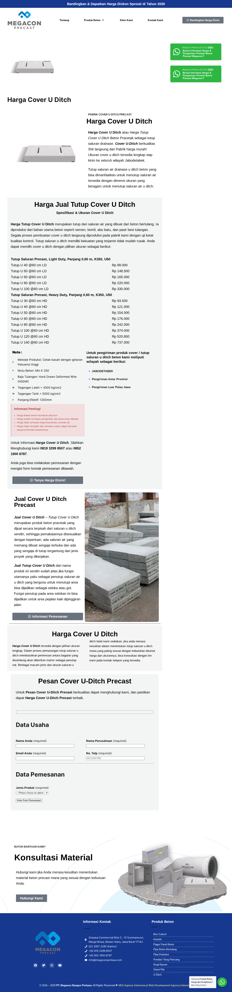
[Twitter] (43, 965)
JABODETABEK (102, 371)
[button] (121, 371)
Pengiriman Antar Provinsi (110, 379)
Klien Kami (126, 20)
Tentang (64, 20)
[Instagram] (52, 965)
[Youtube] (60, 965)
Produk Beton (92, 20)
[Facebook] (35, 965)
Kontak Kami (155, 20)
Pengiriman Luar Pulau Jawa (111, 387)
